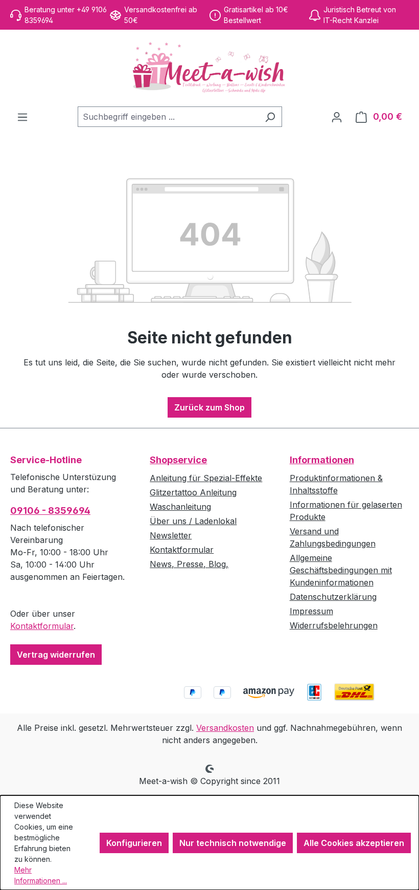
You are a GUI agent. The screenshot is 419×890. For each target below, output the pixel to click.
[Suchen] (270, 116)
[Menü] (22, 116)
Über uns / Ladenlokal (193, 521)
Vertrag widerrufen (56, 654)
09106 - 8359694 (50, 510)
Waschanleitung (180, 507)
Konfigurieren (134, 843)
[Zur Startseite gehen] (209, 68)
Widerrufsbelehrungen (334, 625)
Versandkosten (225, 728)
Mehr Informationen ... (40, 875)
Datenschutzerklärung (333, 597)
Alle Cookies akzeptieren (354, 843)
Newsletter (171, 535)
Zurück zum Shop (209, 407)
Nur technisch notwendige (232, 843)
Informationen (322, 459)
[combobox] (168, 116)
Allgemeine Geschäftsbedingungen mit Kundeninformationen (341, 570)
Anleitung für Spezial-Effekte (206, 478)
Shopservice (178, 459)
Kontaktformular (42, 626)
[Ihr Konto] (336, 116)
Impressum (311, 611)
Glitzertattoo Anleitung (193, 492)
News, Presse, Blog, (189, 564)
